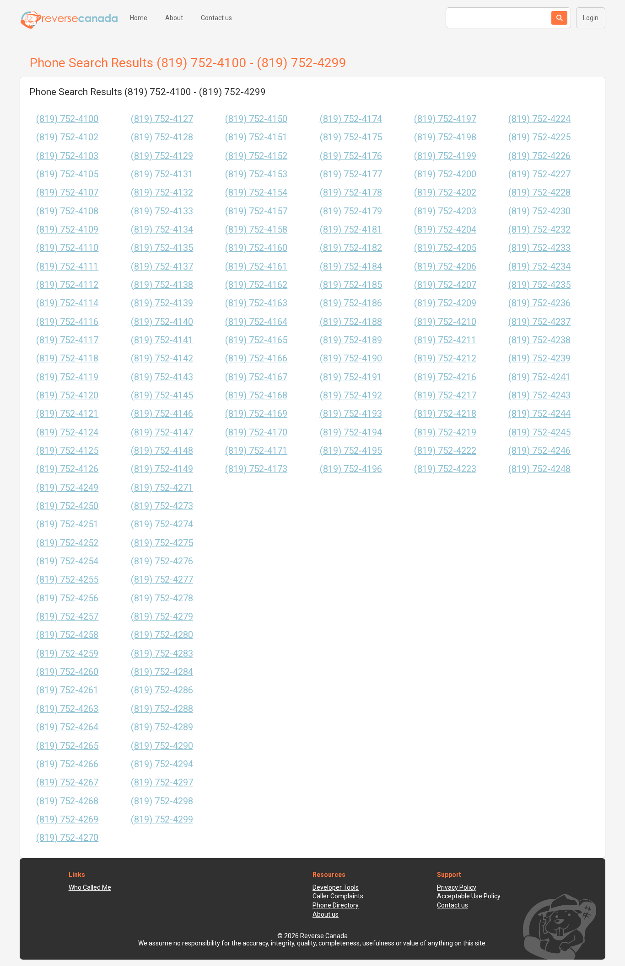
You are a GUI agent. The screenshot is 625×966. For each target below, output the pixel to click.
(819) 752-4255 (67, 579)
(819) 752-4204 (445, 229)
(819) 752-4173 (256, 469)
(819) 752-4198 (445, 137)
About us (325, 914)
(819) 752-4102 (67, 137)
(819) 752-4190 (351, 358)
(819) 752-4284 (162, 672)
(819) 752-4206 (445, 266)
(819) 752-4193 (351, 414)
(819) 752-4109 (67, 229)
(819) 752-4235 (539, 285)
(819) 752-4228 (539, 192)
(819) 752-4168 (256, 395)
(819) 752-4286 (162, 690)
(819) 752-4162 (256, 285)
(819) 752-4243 (539, 395)
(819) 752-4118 (67, 358)
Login (590, 17)
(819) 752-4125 (67, 451)
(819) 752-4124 (67, 432)
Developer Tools (335, 887)
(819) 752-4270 (67, 838)
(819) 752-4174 (351, 119)
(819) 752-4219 (445, 432)
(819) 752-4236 (539, 303)
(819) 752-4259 (67, 653)
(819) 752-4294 (162, 764)
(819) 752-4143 (162, 377)
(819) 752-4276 (162, 561)
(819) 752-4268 (67, 801)
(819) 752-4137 (162, 266)
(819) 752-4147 (162, 432)
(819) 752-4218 (445, 414)
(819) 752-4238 (539, 340)
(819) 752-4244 (539, 414)
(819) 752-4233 (539, 248)
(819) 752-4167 (256, 377)
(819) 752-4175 (351, 137)
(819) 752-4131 (162, 174)
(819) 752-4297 (162, 782)
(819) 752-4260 (67, 672)
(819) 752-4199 (445, 156)
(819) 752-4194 (351, 432)
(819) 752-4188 (351, 322)
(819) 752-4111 (67, 266)
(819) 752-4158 (256, 229)
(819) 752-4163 (256, 303)
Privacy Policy (456, 887)
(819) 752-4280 (162, 635)
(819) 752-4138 (162, 285)
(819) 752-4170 (256, 432)
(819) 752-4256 (67, 598)
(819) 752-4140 (162, 322)
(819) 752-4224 (539, 119)
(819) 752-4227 (539, 174)
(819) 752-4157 (256, 211)
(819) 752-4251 (67, 524)
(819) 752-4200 (445, 174)
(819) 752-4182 (351, 248)
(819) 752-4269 (67, 819)
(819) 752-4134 (162, 229)
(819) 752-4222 (445, 451)
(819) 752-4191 (351, 377)
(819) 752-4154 (256, 192)
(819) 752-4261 (67, 690)
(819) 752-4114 (67, 303)
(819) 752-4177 (351, 174)
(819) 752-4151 (256, 137)
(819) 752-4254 (67, 561)
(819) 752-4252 (67, 543)
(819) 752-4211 (445, 340)
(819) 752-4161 (256, 266)
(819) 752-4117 (67, 340)
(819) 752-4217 (445, 395)
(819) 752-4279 (162, 616)
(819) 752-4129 (162, 156)
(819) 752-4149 (162, 469)
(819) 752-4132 (162, 192)
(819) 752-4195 (351, 451)
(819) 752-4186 (351, 303)
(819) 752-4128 (162, 137)
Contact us (216, 17)
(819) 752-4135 (162, 248)
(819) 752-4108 (67, 211)
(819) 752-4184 (351, 266)
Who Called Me (90, 887)
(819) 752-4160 (256, 248)
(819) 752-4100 (67, 119)
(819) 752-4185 (351, 285)
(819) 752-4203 (445, 211)
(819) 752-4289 (162, 727)
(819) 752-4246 (539, 451)
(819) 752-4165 (256, 340)
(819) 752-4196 (351, 469)
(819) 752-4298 (162, 801)
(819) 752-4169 (256, 414)
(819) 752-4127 (162, 119)
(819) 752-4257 (67, 616)
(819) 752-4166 (256, 358)
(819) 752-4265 (67, 746)
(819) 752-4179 (351, 211)
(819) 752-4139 (162, 303)
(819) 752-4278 (162, 598)
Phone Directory (335, 905)
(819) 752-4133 (162, 211)
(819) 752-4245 (539, 432)
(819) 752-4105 (67, 174)
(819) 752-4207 (445, 285)
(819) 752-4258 (67, 635)
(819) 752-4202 (445, 192)
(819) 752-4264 (67, 727)
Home (138, 17)
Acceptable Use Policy (469, 896)
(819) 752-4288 (162, 709)
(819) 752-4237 (539, 322)
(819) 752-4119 (67, 377)
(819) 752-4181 (351, 229)
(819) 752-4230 (539, 211)
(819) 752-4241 (539, 377)
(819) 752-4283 (162, 653)
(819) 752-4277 (162, 579)
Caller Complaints (337, 896)
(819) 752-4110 (67, 248)
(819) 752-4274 (162, 524)
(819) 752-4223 (445, 469)
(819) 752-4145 (162, 395)
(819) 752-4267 (67, 782)
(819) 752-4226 (539, 156)
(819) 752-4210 (445, 322)
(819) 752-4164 (256, 322)
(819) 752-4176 (351, 156)
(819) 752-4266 (67, 764)
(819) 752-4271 (162, 488)
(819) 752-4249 (67, 488)
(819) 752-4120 (67, 395)
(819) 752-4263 (67, 709)
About (174, 17)
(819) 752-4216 (445, 377)
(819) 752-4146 (162, 414)
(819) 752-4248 (539, 469)
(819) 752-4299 (162, 819)
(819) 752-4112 (67, 285)
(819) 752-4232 (539, 229)
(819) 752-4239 (539, 358)
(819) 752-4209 (445, 303)
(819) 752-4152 (256, 156)
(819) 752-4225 (539, 137)
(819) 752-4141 (162, 340)
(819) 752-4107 (67, 192)
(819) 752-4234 (539, 266)
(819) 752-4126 (67, 469)
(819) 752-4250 (67, 506)
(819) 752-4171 (256, 451)
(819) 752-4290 (162, 746)
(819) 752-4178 (351, 192)
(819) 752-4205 (445, 248)
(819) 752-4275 (162, 543)
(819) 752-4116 (67, 322)
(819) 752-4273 (162, 506)
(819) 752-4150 (256, 119)
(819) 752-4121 (67, 414)
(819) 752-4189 (351, 340)
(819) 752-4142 (162, 358)
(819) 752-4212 (445, 358)
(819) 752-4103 (67, 156)
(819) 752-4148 (162, 451)
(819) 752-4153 (256, 174)
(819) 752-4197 (445, 119)
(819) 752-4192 (351, 395)
